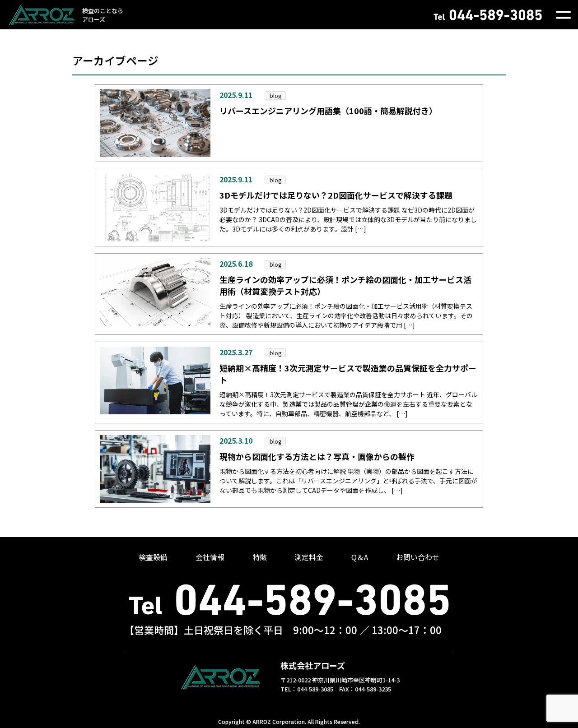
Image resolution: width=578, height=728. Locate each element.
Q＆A (359, 557)
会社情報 (210, 557)
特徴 (259, 557)
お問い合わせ (417, 557)
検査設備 (153, 557)
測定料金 (308, 557)
